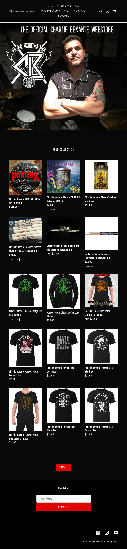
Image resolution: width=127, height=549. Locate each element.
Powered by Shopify (111, 541)
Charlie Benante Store (95, 541)
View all (63, 467)
